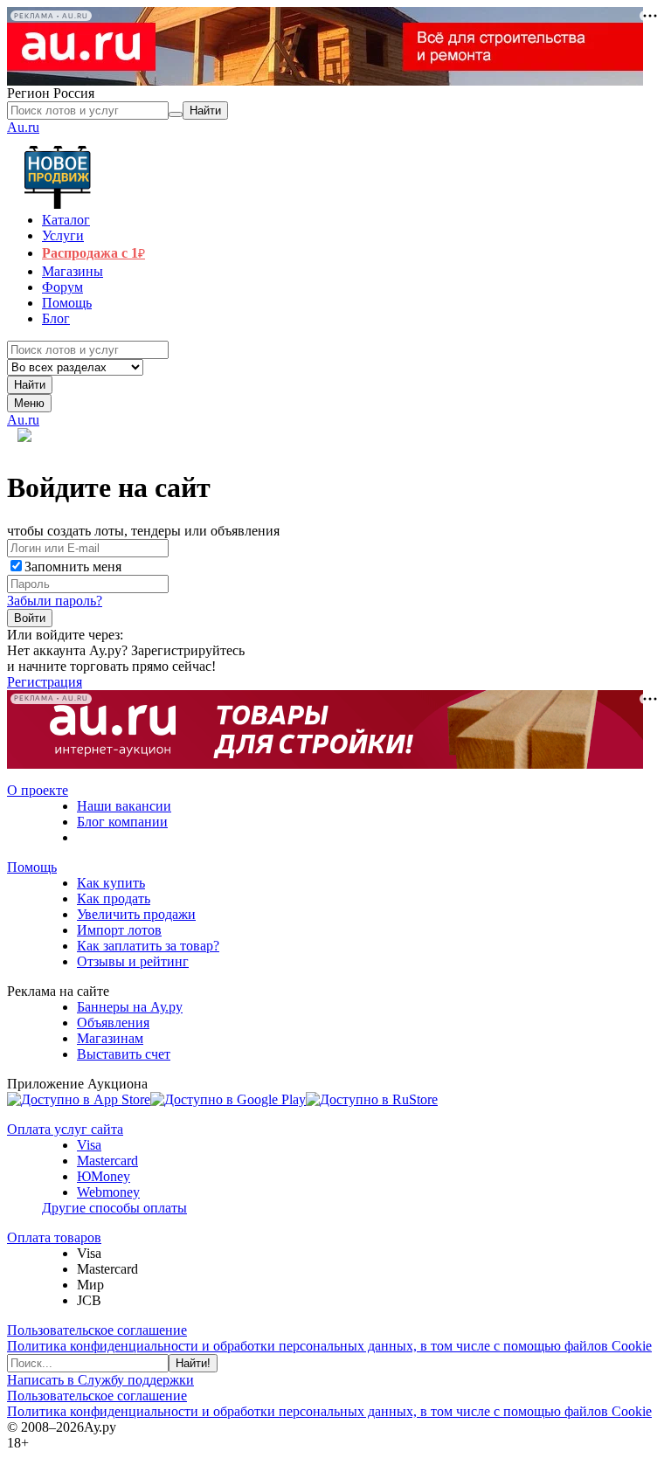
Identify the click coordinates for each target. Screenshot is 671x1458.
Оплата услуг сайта (65, 1129)
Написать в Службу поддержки (100, 1379)
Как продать (113, 898)
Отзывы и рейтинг (133, 961)
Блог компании (122, 821)
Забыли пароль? (54, 600)
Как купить (111, 882)
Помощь (32, 867)
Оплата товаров (54, 1237)
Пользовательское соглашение (97, 1330)
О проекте (37, 790)
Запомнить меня (72, 566)
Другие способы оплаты (114, 1207)
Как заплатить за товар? (148, 945)
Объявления (113, 1022)
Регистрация (44, 681)
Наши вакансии (124, 805)
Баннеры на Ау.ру (130, 1006)
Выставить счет (123, 1054)
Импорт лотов (119, 929)
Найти (29, 384)
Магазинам (110, 1038)
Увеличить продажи (136, 914)
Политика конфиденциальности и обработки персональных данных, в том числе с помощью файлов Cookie (329, 1345)
